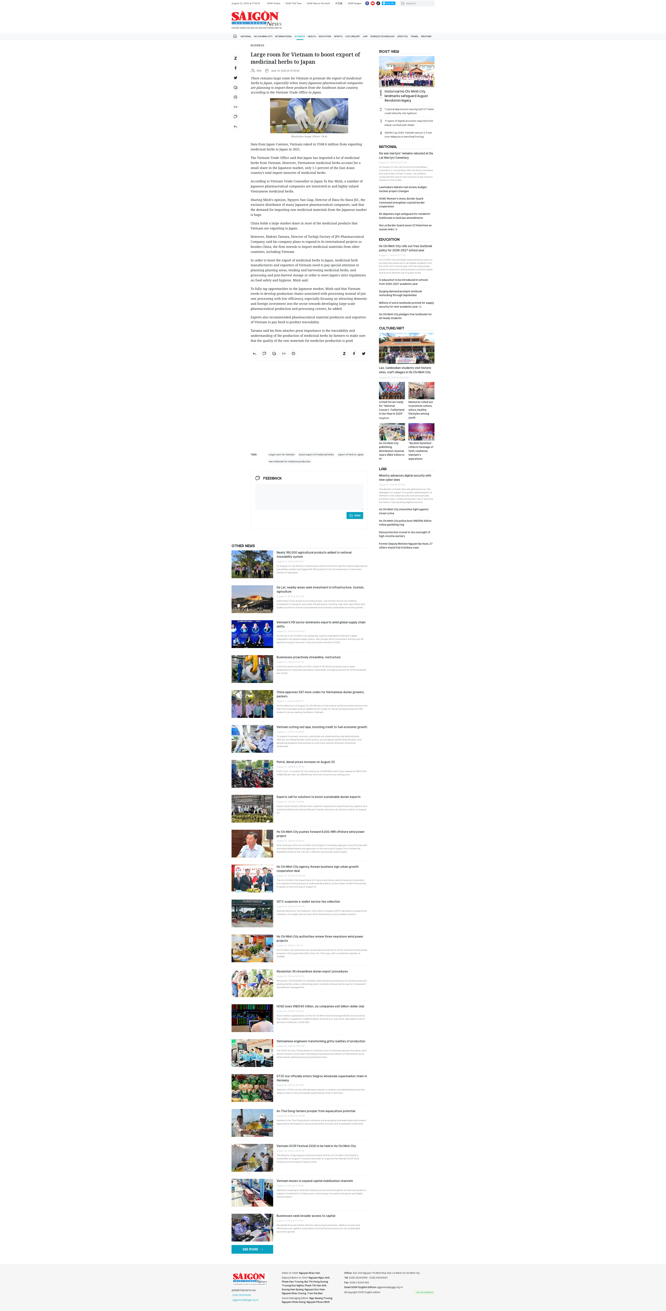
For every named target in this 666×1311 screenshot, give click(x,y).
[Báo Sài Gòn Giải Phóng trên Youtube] (373, 3)
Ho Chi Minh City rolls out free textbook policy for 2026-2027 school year (405, 248)
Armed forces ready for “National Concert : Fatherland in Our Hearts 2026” (391, 409)
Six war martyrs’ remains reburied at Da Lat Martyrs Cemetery (406, 155)
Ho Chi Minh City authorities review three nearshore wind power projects (320, 938)
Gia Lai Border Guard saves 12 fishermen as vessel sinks (405, 227)
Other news (243, 545)
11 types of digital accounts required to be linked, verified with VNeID (409, 122)
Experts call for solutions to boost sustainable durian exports (319, 797)
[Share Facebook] (236, 68)
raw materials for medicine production (290, 461)
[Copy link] (236, 107)
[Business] (236, 126)
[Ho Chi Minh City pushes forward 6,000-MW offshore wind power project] (252, 843)
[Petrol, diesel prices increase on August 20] (252, 774)
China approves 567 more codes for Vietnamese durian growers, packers (320, 694)
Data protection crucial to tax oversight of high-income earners (404, 534)
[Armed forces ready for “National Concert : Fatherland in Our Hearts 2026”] (392, 390)
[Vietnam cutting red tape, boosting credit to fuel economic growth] (252, 739)
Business (300, 36)
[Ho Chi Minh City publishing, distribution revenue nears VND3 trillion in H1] (392, 431)
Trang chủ (235, 36)
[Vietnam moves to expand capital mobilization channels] (252, 1193)
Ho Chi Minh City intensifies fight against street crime (404, 511)
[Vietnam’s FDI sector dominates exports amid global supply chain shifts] (252, 634)
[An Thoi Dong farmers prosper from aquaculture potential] (252, 1123)
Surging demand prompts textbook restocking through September (400, 293)
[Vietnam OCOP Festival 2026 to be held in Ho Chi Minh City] (252, 1158)
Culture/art (352, 36)
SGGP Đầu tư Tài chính (318, 3)
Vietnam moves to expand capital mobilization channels (315, 1181)
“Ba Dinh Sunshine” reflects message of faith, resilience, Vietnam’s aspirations (420, 451)
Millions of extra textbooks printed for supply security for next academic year (406, 304)
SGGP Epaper (355, 3)
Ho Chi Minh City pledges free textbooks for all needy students (405, 316)
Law (365, 36)
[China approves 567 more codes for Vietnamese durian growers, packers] (252, 704)
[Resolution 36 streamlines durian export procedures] (252, 983)
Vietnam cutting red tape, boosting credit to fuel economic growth (322, 727)
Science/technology (382, 36)
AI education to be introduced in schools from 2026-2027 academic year (403, 281)
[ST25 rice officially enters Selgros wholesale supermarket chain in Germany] (252, 1088)
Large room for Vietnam (282, 454)
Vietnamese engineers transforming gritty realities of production (321, 1041)
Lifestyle (402, 36)
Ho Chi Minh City (263, 36)
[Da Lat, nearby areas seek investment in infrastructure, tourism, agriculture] (252, 599)
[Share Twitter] (236, 78)
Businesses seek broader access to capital (306, 1216)
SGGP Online (273, 3)
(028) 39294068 (241, 1295)
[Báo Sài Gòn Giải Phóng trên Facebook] (367, 3)
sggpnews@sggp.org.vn (245, 1299)
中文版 (339, 3)
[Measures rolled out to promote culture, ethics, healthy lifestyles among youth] (421, 390)
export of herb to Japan (351, 454)
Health (312, 36)
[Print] (236, 97)
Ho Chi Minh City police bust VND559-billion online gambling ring (405, 522)
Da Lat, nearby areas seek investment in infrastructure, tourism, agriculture (320, 589)
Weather (426, 36)
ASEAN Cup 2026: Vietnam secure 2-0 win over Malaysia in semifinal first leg (408, 134)
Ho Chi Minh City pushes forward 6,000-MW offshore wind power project (321, 834)
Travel (414, 36)
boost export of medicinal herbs (316, 454)
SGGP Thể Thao (293, 3)
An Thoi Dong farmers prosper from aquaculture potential (316, 1111)
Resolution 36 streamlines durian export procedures (312, 971)
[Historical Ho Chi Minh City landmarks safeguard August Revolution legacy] (406, 71)
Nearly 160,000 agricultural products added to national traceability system (314, 554)
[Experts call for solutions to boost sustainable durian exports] (252, 809)
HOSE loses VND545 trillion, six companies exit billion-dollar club (320, 1006)
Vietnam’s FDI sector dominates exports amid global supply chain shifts (321, 624)
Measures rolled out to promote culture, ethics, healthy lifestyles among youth (420, 409)
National (246, 36)
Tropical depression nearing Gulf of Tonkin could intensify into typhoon (409, 111)
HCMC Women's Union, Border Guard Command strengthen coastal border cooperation (402, 202)
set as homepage (425, 1292)
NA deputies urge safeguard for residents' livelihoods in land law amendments (405, 215)
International (283, 36)
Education (325, 36)
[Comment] (236, 117)
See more (250, 1249)
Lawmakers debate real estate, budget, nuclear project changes (403, 189)
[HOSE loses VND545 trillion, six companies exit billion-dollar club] (252, 1018)
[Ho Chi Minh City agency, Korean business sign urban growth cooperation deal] (252, 878)
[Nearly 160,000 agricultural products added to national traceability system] (252, 564)
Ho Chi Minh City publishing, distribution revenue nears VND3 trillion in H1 (391, 451)
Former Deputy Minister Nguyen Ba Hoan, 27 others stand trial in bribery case (406, 545)
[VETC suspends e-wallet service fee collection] (252, 913)
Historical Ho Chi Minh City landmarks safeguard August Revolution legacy (406, 95)
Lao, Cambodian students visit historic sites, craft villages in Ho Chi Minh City (405, 370)
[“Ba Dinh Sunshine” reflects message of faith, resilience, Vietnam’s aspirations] (421, 431)
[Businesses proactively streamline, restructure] (252, 669)
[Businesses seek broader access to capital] (252, 1228)
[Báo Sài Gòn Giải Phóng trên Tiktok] (378, 3)
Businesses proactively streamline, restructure (309, 657)
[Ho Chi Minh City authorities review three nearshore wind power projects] (252, 948)
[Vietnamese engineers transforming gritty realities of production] (252, 1053)
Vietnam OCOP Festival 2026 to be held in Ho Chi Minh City (316, 1146)
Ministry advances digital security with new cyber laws (405, 477)
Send (357, 515)
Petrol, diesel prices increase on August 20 (306, 762)
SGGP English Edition (257, 19)
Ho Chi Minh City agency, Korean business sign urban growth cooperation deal (318, 869)
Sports (338, 36)
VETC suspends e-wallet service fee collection (308, 901)
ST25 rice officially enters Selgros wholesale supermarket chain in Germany (322, 1078)
